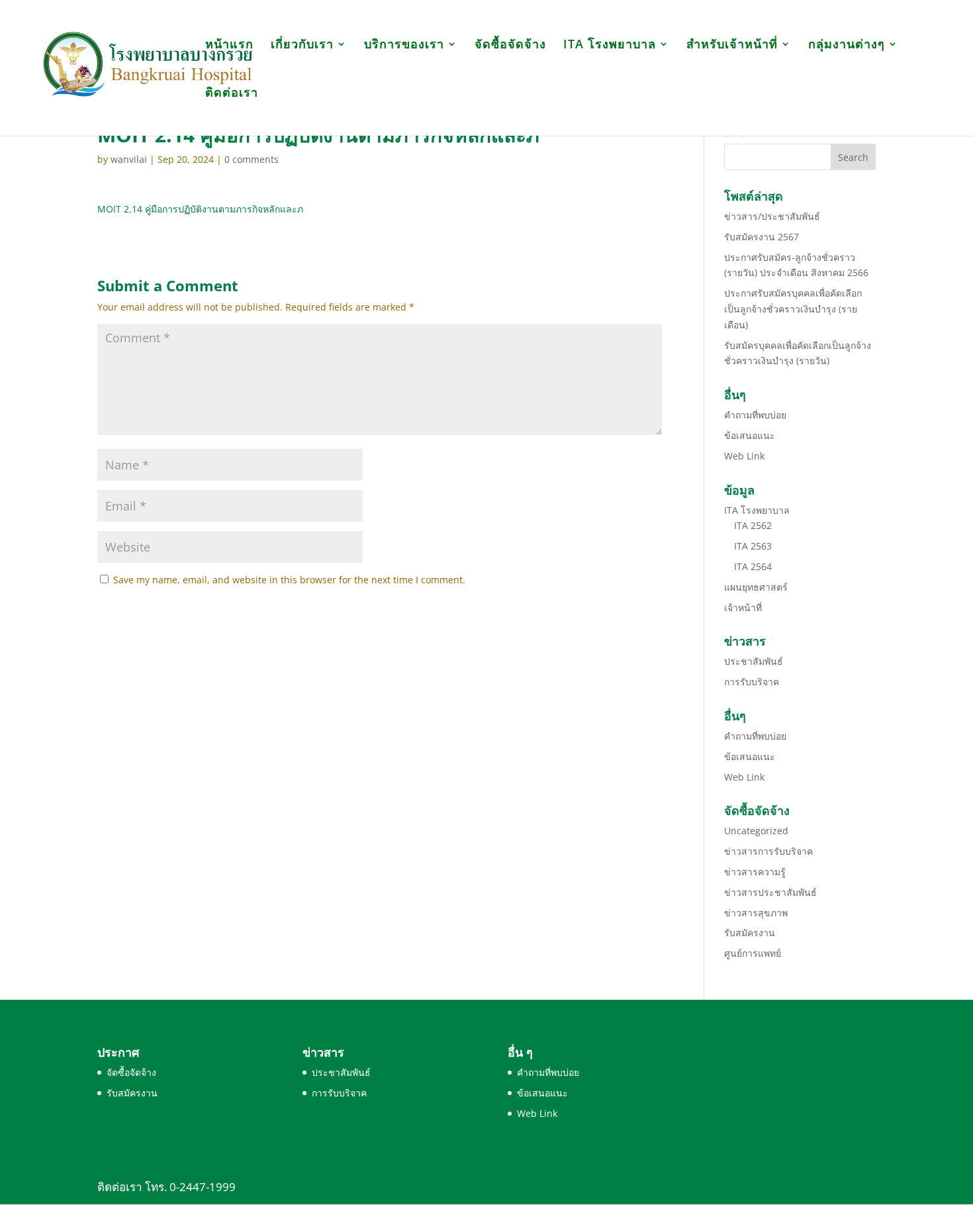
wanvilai (129, 159)
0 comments (251, 159)
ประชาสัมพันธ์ (753, 661)
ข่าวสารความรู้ (755, 871)
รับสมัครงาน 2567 (761, 236)
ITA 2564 (753, 566)
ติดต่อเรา (231, 93)
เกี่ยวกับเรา (302, 45)
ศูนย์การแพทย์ (752, 953)
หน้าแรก (229, 45)
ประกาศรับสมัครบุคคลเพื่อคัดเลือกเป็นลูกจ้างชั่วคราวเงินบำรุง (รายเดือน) (793, 309)
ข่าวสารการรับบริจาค (768, 851)
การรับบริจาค (751, 681)
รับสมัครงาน (749, 932)
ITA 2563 (753, 546)
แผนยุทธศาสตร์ (756, 587)
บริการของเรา (404, 45)
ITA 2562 (753, 525)
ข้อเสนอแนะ (749, 435)
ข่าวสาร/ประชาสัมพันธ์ (772, 216)
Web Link (744, 456)
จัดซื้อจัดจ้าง (510, 45)
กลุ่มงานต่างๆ (846, 45)
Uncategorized (756, 830)
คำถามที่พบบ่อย (755, 415)
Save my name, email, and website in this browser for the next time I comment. (289, 579)
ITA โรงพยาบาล (609, 45)
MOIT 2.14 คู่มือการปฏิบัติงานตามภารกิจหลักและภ (200, 209)
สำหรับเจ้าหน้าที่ (732, 45)
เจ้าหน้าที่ (743, 607)
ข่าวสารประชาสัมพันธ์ (770, 892)
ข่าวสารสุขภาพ (756, 912)
